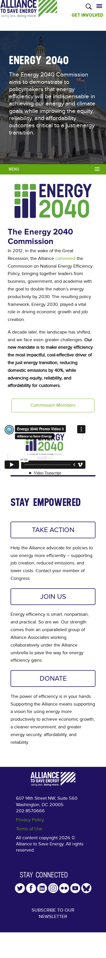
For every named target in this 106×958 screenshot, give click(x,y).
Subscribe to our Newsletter (53, 913)
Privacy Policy (30, 820)
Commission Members (52, 405)
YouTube (75, 888)
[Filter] (98, 168)
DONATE (53, 678)
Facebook (31, 888)
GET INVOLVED (87, 15)
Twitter (20, 888)
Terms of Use (29, 829)
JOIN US (53, 596)
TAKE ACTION (53, 530)
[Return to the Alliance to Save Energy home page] (29, 13)
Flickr (64, 888)
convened (64, 258)
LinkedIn (42, 888)
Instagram (53, 888)
